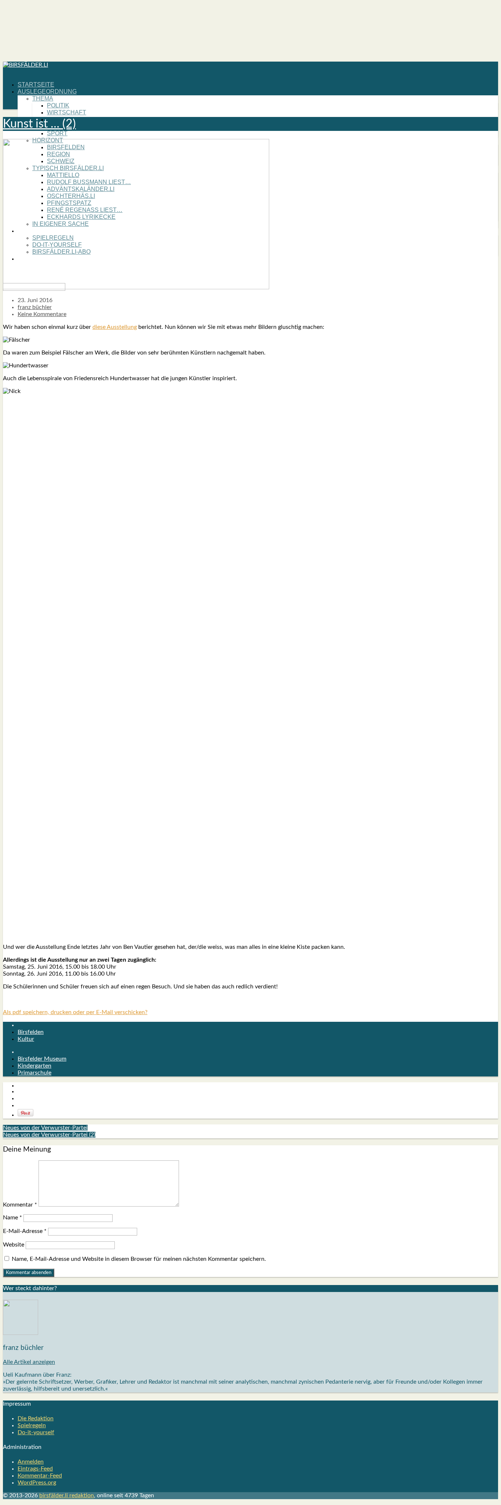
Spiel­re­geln (32, 1425)
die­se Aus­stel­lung (114, 327)
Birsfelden (31, 1032)
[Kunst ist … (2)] (136, 287)
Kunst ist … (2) (39, 124)
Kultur (26, 1039)
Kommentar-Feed (40, 1476)
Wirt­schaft (66, 112)
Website (13, 1245)
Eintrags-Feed (35, 1469)
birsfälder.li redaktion (66, 1495)
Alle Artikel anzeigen (29, 1362)
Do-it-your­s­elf (36, 1432)
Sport (57, 133)
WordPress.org (37, 1483)
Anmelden (31, 1462)
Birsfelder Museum (42, 1059)
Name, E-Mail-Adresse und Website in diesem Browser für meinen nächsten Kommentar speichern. (139, 1259)
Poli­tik (58, 105)
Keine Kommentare (42, 314)
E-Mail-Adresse (25, 1231)
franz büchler (35, 307)
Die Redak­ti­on (36, 1418)
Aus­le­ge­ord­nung (47, 91)
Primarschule (34, 1073)
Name (12, 1217)
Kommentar (20, 1205)
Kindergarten (34, 1066)
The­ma (42, 98)
